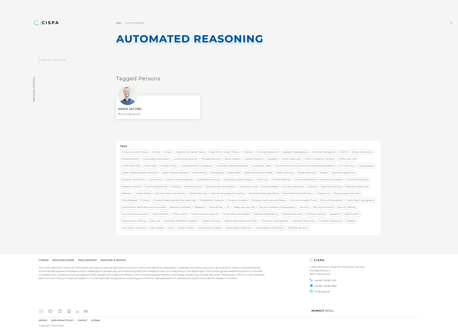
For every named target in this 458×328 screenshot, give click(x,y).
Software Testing (315, 214)
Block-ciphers (232, 159)
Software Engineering (265, 214)
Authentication (130, 159)
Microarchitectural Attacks (170, 193)
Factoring (262, 179)
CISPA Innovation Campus (320, 159)
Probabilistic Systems (211, 200)
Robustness (216, 207)
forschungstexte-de (156, 186)
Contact (82, 320)
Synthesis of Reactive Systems (181, 221)
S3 (228, 207)
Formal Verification (358, 179)
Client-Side (150, 165)
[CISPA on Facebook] (50, 311)
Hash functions (192, 186)
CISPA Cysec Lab (291, 159)
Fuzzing (175, 186)
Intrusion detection (293, 186)
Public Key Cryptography (360, 200)
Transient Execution (303, 221)
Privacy (145, 200)
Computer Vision (262, 165)
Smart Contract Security (205, 214)
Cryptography (366, 165)
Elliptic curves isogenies (179, 179)
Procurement (87, 260)
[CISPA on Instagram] (41, 311)
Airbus (168, 152)
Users (171, 227)
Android (247, 152)
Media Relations (63, 260)
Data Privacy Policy (62, 320)
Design (324, 172)
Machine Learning (331, 186)
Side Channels (161, 214)
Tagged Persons (53, 60)
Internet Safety (269, 186)
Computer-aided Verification (232, 165)
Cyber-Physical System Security (139, 172)
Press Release (129, 200)
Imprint (43, 320)
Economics (156, 179)
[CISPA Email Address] (320, 292)
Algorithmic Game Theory (190, 152)
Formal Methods (281, 179)
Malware (126, 193)
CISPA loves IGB (131, 165)
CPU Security (346, 165)
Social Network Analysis (236, 214)
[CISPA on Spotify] (69, 311)
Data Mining (199, 172)
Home (118, 23)
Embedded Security (208, 179)
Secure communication (135, 214)
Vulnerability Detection (239, 227)
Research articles (131, 186)
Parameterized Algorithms (264, 193)
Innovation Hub (248, 186)
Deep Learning (284, 172)
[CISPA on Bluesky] (77, 311)
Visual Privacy (186, 227)
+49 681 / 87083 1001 (324, 280)
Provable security (211, 159)
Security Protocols (323, 207)
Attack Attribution (362, 152)
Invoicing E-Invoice (113, 260)
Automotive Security (185, 159)
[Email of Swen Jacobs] (129, 114)
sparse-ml (335, 214)
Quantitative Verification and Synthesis (144, 207)
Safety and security (244, 207)
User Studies (157, 227)
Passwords (323, 193)
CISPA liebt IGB (347, 159)
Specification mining (133, 221)
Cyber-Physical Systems (174, 172)
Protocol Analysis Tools (303, 200)
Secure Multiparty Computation (277, 207)
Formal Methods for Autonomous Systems (319, 179)
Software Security (292, 214)
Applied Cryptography (295, 152)
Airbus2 (156, 152)
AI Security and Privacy (135, 152)
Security (304, 207)
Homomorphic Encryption (220, 186)
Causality (272, 159)
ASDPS (344, 152)
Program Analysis (238, 200)
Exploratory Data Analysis (238, 179)
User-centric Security (134, 227)
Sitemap (95, 320)
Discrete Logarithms (343, 172)
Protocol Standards (331, 200)
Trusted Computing (330, 221)
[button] (451, 22)
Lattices (312, 186)
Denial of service (306, 172)
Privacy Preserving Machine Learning (174, 200)
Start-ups (154, 221)
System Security (211, 221)
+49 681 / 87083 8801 (325, 286)
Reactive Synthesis (180, 207)
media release (143, 193)
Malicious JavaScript (357, 186)
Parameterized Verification (298, 193)
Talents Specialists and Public (241, 221)
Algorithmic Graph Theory (224, 152)
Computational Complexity (196, 165)
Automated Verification (156, 159)
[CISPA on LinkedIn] (59, 311)
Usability (350, 221)
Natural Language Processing (228, 193)
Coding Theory (168, 165)
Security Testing (347, 207)
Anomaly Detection (268, 152)
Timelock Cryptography (275, 221)
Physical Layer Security (346, 193)
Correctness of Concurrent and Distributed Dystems (305, 165)
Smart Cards (180, 214)
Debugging (217, 172)
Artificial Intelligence (324, 152)
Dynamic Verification (134, 179)
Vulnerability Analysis (209, 227)
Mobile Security (198, 193)
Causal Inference (253, 159)
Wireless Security (297, 227)
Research (200, 207)
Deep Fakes (234, 172)
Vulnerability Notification (270, 227)
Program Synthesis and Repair (269, 200)
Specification (352, 214)
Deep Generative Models (258, 172)
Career (44, 260)
